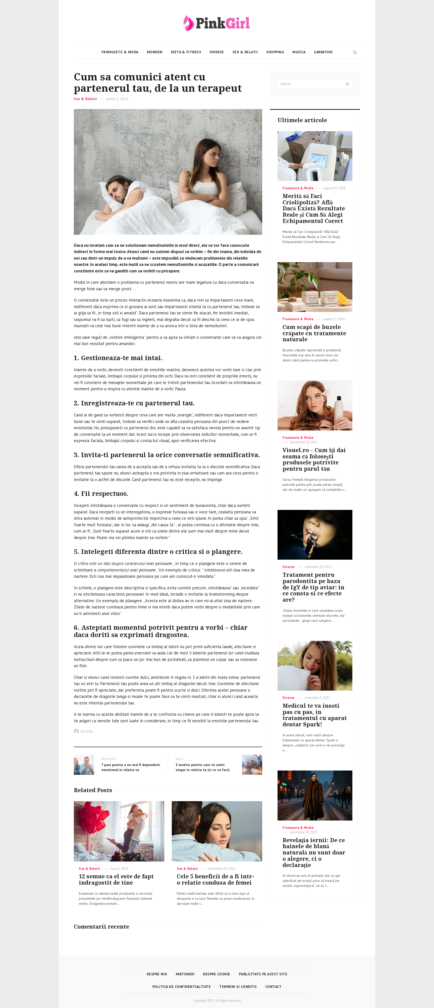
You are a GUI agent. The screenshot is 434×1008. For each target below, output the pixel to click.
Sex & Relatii (245, 52)
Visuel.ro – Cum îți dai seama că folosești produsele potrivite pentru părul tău (314, 459)
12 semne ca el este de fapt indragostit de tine (116, 879)
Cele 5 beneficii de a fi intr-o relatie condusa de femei (215, 879)
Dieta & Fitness (186, 52)
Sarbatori (323, 52)
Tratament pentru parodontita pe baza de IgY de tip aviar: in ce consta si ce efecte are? (313, 587)
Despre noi (157, 974)
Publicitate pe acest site (263, 974)
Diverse (217, 52)
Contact (273, 986)
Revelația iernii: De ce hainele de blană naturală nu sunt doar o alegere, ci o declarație (314, 852)
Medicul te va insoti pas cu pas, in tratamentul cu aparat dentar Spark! (315, 715)
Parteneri (185, 974)
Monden (154, 52)
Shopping (275, 52)
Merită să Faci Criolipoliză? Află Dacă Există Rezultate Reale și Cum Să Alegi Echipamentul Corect (314, 208)
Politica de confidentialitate (181, 986)
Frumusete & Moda (119, 52)
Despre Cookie (216, 974)
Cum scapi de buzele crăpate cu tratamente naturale (314, 333)
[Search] (348, 84)
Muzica (298, 52)
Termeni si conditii (238, 986)
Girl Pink (86, 731)
